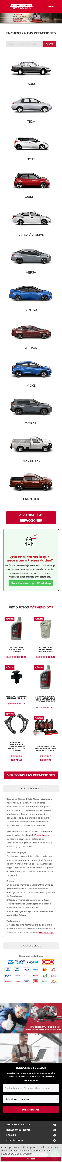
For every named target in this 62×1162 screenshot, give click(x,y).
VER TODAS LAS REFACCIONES (31, 518)
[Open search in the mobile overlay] (31, 44)
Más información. (23, 1153)
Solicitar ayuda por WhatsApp (31, 583)
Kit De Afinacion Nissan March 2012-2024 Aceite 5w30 (45, 748)
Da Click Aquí (46, 932)
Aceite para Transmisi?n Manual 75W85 (45, 649)
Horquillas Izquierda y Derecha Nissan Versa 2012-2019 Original (16, 746)
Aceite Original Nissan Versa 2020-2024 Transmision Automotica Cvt (45, 699)
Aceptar (31, 1158)
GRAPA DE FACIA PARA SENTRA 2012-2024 (16, 697)
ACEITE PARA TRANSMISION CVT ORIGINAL (16, 649)
